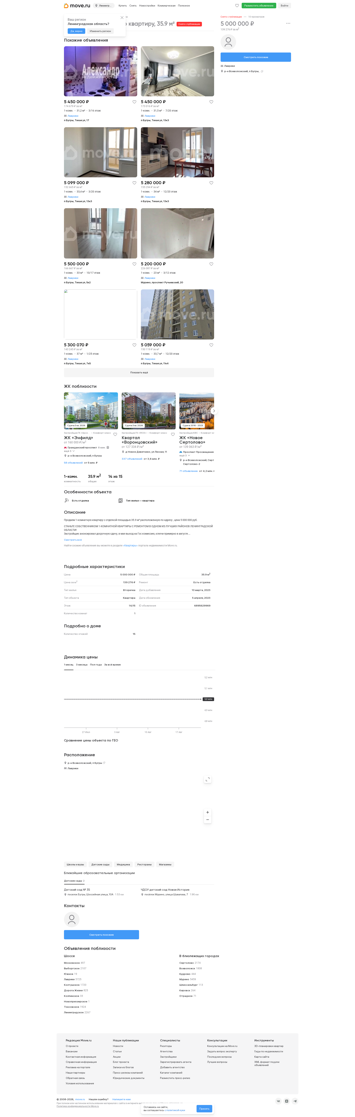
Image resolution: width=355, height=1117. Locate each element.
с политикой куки (175, 1110)
